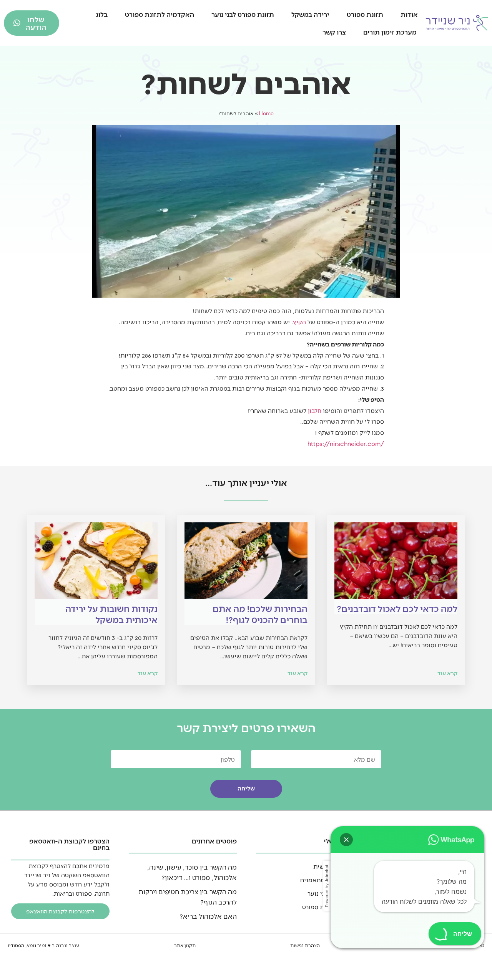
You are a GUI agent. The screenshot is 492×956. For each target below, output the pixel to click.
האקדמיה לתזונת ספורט (159, 14)
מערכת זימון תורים (390, 32)
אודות (409, 14)
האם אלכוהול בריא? (208, 916)
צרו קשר (334, 32)
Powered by (326, 886)
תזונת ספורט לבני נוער (242, 14)
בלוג (102, 14)
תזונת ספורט (365, 14)
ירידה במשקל (310, 14)
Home (266, 113)
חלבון (314, 410)
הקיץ (299, 321)
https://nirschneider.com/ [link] (346, 443)
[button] (346, 839)
